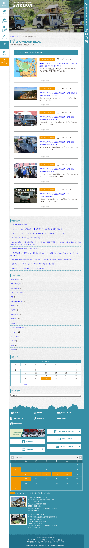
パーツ (13, 341)
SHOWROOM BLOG (66, 431)
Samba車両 (15, 288)
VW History (17, 424)
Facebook (29, 441)
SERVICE (40, 418)
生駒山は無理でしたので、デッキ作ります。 (26, 248)
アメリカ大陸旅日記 (18, 327)
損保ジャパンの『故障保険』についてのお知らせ (28, 268)
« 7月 (26, 384)
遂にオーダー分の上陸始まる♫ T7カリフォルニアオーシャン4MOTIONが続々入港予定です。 (43, 259)
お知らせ (14, 323)
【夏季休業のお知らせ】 (20, 224)
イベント (14, 332)
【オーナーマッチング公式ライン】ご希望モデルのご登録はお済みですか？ (37, 229)
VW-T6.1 (14, 319)
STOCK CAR (66, 412)
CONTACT (64, 418)
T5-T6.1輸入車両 (17, 292)
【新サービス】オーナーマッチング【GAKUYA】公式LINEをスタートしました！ (39, 233)
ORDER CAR (18, 418)
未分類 (13, 349)
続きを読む (45, 81)
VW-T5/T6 (14, 314)
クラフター (15, 336)
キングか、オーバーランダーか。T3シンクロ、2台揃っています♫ (34, 264)
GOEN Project (16, 284)
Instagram (29, 449)
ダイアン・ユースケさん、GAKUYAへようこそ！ (28, 238)
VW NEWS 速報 (16, 301)
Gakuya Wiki (15, 279)
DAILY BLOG (67, 439)
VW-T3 (13, 306)
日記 (12, 345)
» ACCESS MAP (34, 510)
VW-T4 (13, 310)
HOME (17, 413)
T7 (12, 297)
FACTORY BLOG (66, 446)
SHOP (39, 412)
